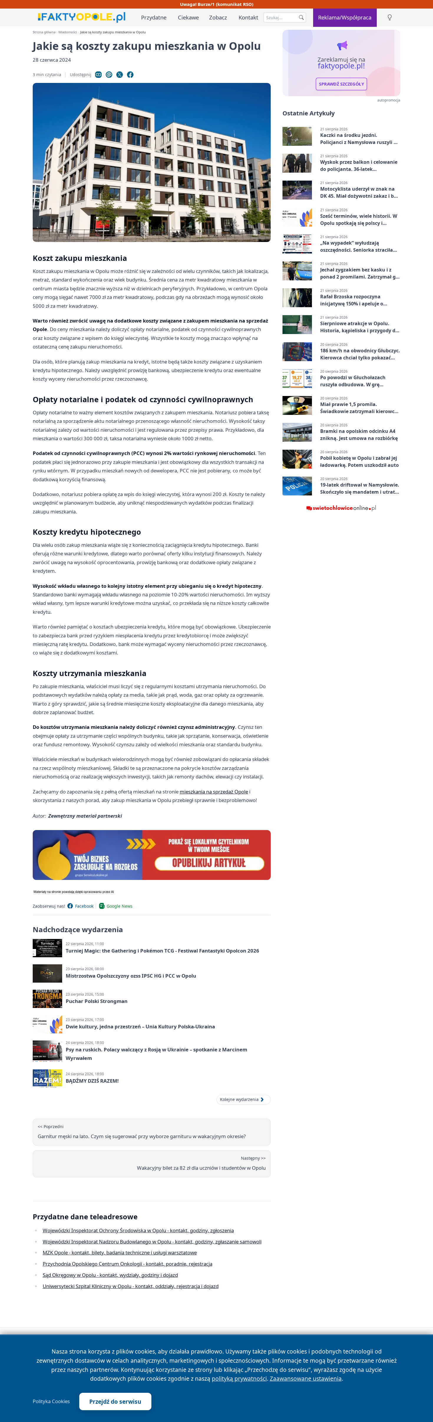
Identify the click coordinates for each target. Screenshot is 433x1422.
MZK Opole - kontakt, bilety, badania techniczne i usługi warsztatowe (120, 1252)
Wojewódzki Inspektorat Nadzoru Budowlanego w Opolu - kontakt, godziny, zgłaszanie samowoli (152, 1241)
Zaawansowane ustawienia (306, 1378)
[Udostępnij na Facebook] (130, 74)
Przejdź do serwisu (115, 1401)
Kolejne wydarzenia (239, 1099)
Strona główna (44, 32)
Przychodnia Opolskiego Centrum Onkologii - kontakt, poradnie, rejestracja (127, 1263)
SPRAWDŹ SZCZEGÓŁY (341, 84)
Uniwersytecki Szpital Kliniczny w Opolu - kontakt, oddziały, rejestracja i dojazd (131, 1286)
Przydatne (153, 17)
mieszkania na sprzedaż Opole (214, 791)
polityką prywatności (239, 1378)
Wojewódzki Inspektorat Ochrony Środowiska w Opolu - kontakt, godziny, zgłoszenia (138, 1230)
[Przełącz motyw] (390, 17)
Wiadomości (67, 32)
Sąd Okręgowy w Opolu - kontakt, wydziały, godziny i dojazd (110, 1275)
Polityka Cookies (51, 1401)
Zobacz (218, 17)
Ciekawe (188, 17)
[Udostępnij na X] (119, 74)
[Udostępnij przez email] (109, 74)
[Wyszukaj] (301, 17)
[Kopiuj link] (98, 74)
